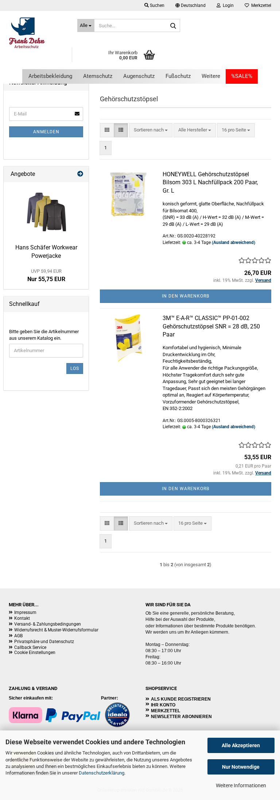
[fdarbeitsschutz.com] (37, 33)
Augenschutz (139, 76)
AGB (18, 636)
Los (74, 368)
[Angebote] (80, 174)
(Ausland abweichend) (233, 242)
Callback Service (30, 647)
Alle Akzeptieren (241, 745)
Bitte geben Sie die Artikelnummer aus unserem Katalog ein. (44, 335)
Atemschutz (97, 76)
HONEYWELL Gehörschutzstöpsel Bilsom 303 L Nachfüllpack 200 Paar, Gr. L (210, 182)
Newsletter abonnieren (181, 716)
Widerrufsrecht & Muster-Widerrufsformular (56, 630)
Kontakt (22, 618)
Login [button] (227, 5)
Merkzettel (260, 5)
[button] (190, 5)
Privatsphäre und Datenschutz (44, 641)
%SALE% (241, 76)
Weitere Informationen (241, 785)
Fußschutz (178, 76)
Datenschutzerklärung (101, 773)
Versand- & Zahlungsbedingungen (47, 624)
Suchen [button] (156, 5)
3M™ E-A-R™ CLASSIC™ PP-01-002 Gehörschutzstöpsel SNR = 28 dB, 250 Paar (211, 326)
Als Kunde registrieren (181, 699)
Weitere (211, 76)
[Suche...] (173, 25)
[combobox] (150, 130)
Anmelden (46, 131)
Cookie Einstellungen (34, 652)
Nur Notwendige (241, 767)
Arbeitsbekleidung (50, 76)
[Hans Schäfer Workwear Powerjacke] (46, 211)
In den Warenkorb (185, 296)
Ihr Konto (163, 705)
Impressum (25, 612)
